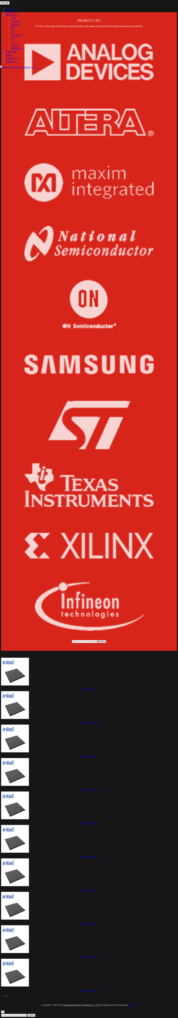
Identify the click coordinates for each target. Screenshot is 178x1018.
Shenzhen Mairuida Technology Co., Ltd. (81, 1005)
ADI (13, 18)
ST (12, 38)
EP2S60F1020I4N (89, 823)
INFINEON (16, 48)
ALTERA (15, 22)
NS (12, 28)
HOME (9, 8)
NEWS (9, 55)
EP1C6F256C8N (89, 756)
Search (102, 642)
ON (12, 32)
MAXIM (15, 25)
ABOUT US (11, 12)
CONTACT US (13, 58)
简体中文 (10, 62)
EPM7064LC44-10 (89, 790)
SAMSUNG (16, 35)
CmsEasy (133, 1005)
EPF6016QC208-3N (89, 723)
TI (12, 42)
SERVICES (11, 52)
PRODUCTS (12, 15)
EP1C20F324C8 (89, 689)
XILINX (15, 45)
